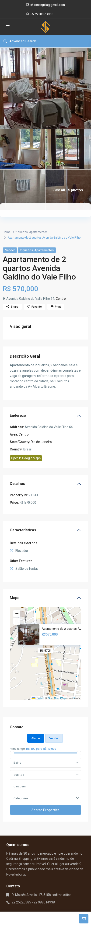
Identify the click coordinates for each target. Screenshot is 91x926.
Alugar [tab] (35, 738)
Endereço (18, 415)
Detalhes (17, 483)
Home (6, 232)
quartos (19, 774)
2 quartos (21, 232)
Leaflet (39, 698)
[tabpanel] (45, 780)
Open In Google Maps (26, 458)
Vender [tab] (54, 738)
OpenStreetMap (57, 698)
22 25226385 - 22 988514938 (33, 902)
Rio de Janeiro (41, 442)
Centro (61, 298)
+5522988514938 (41, 14)
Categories (21, 798)
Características (23, 530)
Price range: (17, 748)
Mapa (14, 598)
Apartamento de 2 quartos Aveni (63, 628)
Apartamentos (38, 232)
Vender (10, 250)
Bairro (17, 762)
